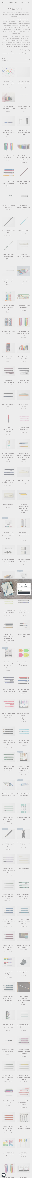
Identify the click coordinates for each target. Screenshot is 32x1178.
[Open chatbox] (4, 1175)
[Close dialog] (31, 579)
